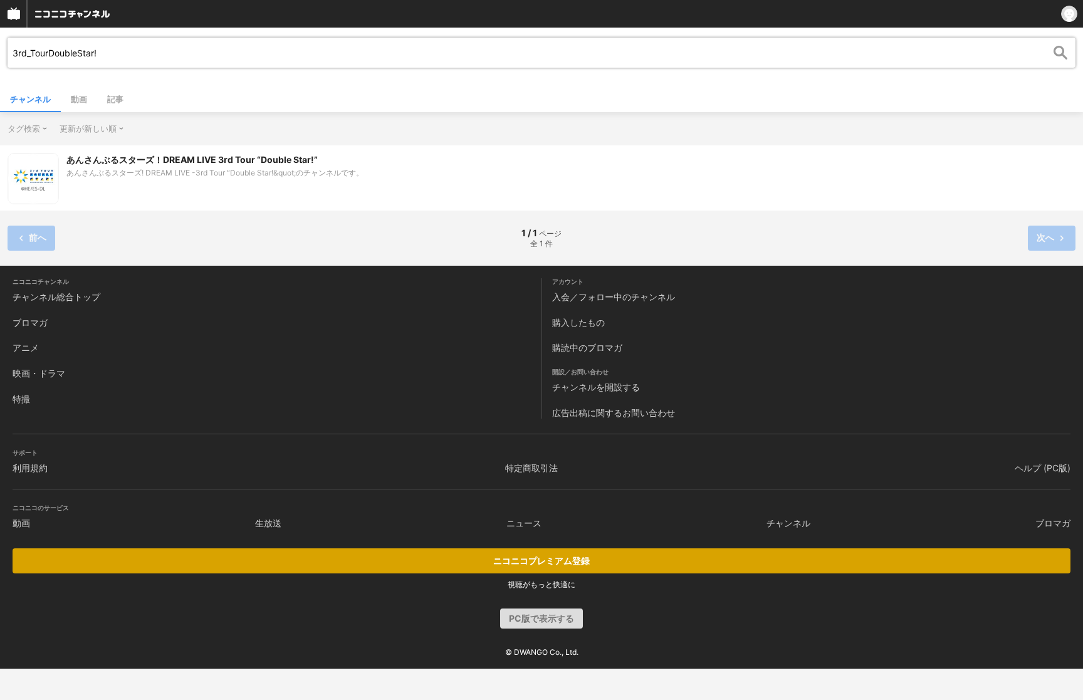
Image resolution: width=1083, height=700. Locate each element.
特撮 (21, 399)
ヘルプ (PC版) (1042, 467)
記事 (115, 99)
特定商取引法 (531, 467)
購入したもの (578, 322)
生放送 (268, 523)
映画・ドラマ (39, 373)
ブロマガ (30, 322)
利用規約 (30, 467)
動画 (79, 99)
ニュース (524, 523)
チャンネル (30, 99)
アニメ (26, 347)
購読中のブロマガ (587, 347)
